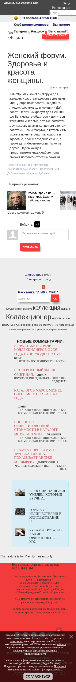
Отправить (30, 247)
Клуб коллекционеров (31, 24)
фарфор (25, 324)
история (37, 329)
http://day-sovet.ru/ (38, 164)
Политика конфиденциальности (40, 652)
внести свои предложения (46, 598)
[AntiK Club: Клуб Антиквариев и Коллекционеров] (16, 18)
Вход (67, 3)
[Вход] (37, 224)
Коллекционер (28, 316)
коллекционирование (20, 329)
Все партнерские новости (22, 169)
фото (34, 324)
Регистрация (62, 7)
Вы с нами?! (58, 31)
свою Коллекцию (29, 582)
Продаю (10, 308)
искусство (50, 324)
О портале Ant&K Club (39, 18)
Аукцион (37, 31)
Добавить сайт (55, 35)
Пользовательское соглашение (29, 650)
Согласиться (38, 676)
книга (29, 308)
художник (20, 308)
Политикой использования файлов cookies (36, 668)
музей (56, 318)
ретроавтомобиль (58, 329)
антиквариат (66, 324)
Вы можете (61, 24)
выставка (11, 324)
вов (40, 324)
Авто (45, 329)
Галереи (20, 31)
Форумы (16, 37)
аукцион (66, 308)
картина (66, 318)
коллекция (46, 307)
